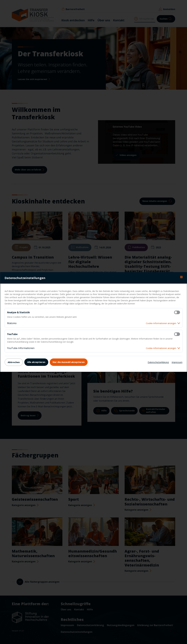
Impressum (177, 362)
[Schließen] (181, 277)
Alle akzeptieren (36, 362)
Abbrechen (14, 362)
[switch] (177, 312)
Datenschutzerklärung (158, 362)
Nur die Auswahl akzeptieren (69, 362)
